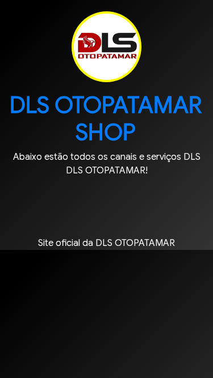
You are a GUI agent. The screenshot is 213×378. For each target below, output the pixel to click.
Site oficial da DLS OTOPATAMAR (106, 243)
